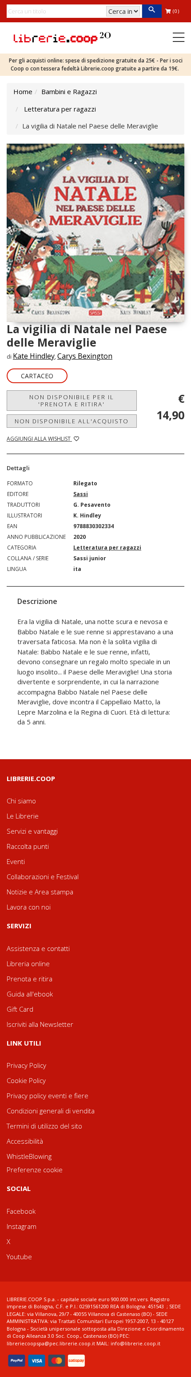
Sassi (80, 494)
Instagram (21, 1226)
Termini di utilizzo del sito (44, 1125)
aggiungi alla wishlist (39, 438)
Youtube (19, 1256)
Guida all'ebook (30, 993)
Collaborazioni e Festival (43, 876)
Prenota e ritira (29, 978)
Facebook (21, 1211)
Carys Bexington (84, 356)
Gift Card (20, 1009)
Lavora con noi (29, 906)
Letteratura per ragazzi (60, 108)
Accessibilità (25, 1141)
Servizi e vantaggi (32, 831)
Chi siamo (21, 800)
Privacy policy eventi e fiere (47, 1095)
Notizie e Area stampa (40, 891)
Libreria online (28, 963)
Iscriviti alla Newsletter (40, 1024)
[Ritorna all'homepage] (62, 37)
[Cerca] (152, 11)
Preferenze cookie (35, 1169)
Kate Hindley (34, 356)
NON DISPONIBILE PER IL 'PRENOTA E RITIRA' (71, 400)
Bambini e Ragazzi (69, 91)
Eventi (16, 861)
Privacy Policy (26, 1065)
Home (22, 91)
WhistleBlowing (29, 1156)
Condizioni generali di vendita (51, 1110)
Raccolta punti (28, 846)
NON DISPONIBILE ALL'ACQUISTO (72, 421)
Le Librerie (23, 815)
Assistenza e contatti (38, 948)
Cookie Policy (26, 1080)
